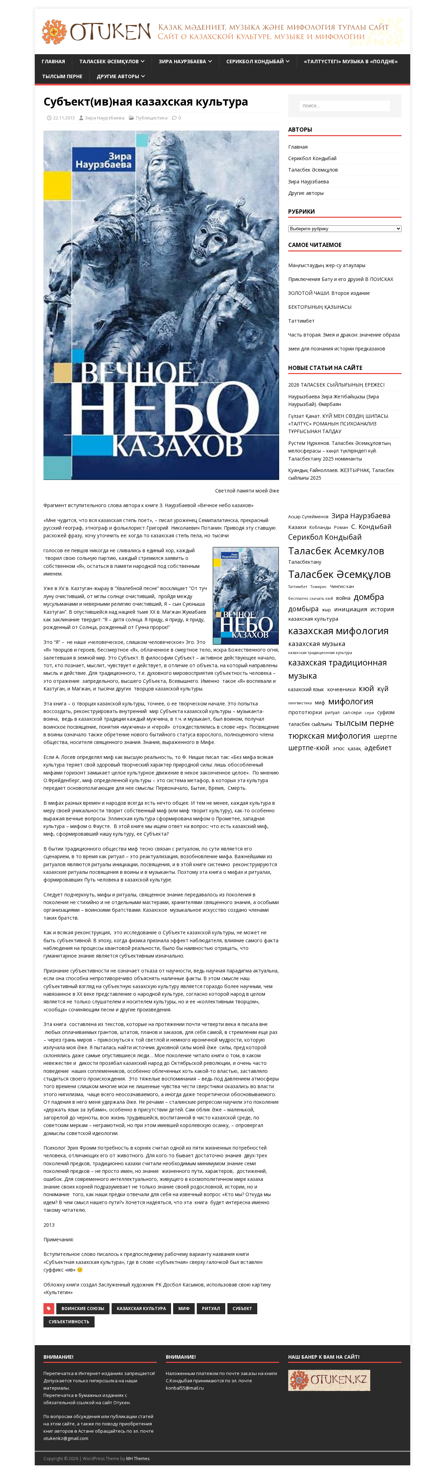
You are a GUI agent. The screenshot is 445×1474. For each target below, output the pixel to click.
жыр (326, 610)
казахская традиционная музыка (337, 669)
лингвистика (300, 703)
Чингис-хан (342, 586)
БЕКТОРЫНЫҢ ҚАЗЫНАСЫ (319, 307)
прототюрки (305, 712)
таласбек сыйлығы (310, 724)
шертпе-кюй (309, 747)
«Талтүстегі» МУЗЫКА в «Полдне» (351, 61)
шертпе (385, 736)
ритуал (211, 1308)
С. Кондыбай (371, 526)
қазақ (354, 748)
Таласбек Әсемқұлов (109, 61)
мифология (350, 701)
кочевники (341, 689)
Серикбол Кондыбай (255, 61)
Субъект (242, 1308)
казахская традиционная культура (320, 652)
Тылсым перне (62, 76)
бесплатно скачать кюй (310, 598)
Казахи (297, 526)
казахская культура (141, 1308)
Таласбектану (304, 561)
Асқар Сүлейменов (308, 517)
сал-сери (352, 712)
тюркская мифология (329, 735)
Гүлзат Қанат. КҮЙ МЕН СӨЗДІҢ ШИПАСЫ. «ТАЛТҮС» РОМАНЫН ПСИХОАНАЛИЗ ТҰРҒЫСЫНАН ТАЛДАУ (338, 424)
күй (383, 688)
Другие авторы (118, 76)
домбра (369, 596)
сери (369, 712)
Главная (53, 61)
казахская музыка (317, 643)
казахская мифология (338, 630)
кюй (366, 688)
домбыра (303, 608)
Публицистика (152, 118)
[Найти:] (345, 106)
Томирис (318, 586)
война (343, 598)
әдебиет (378, 747)
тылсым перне (364, 722)
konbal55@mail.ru (185, 1388)
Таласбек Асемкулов (336, 550)
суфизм (386, 712)
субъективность (69, 1322)
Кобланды (320, 527)
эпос (339, 748)
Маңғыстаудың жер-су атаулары (326, 265)
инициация (350, 609)
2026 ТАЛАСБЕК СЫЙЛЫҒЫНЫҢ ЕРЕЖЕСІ (336, 384)
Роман (341, 527)
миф (183, 1308)
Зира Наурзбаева (182, 61)
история (382, 609)
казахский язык (306, 689)
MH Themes (137, 1458)
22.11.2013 (64, 118)
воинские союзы (83, 1308)
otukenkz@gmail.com (65, 1438)
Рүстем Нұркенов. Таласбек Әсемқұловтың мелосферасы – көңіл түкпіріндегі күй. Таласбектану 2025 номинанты (339, 451)
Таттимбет (301, 320)
